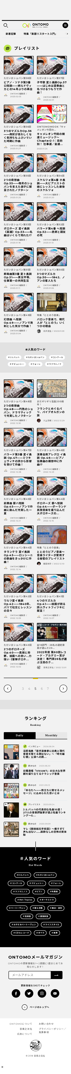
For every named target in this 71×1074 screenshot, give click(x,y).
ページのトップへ (39, 1007)
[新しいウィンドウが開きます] (16, 993)
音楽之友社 (26, 1028)
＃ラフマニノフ (54, 364)
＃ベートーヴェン (17, 908)
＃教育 (54, 933)
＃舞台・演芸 (56, 908)
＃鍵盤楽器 (43, 916)
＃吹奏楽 (54, 891)
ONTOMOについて (20, 1023)
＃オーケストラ (47, 900)
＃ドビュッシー (17, 364)
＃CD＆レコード (21, 933)
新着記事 (11, 33)
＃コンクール (57, 357)
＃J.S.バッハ (14, 357)
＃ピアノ (39, 891)
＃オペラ (40, 933)
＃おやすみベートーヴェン (24, 924)
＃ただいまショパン (35, 357)
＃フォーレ (35, 364)
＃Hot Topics (24, 900)
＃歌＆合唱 (37, 908)
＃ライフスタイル (51, 924)
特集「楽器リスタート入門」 (41, 33)
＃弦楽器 (27, 916)
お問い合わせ (46, 1023)
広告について (24, 1034)
